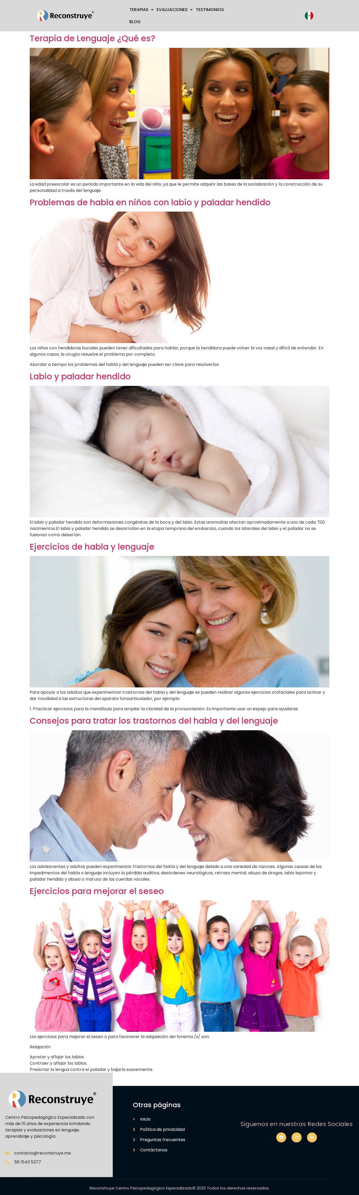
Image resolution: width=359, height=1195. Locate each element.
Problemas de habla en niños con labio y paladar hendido (150, 202)
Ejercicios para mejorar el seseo (97, 891)
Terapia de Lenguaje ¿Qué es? (92, 38)
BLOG (135, 22)
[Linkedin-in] (312, 1137)
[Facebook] (281, 1137)
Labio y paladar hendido (80, 376)
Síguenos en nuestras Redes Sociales (296, 1124)
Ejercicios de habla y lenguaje (92, 547)
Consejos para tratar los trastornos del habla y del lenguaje (154, 721)
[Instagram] (296, 1137)
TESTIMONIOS (210, 10)
